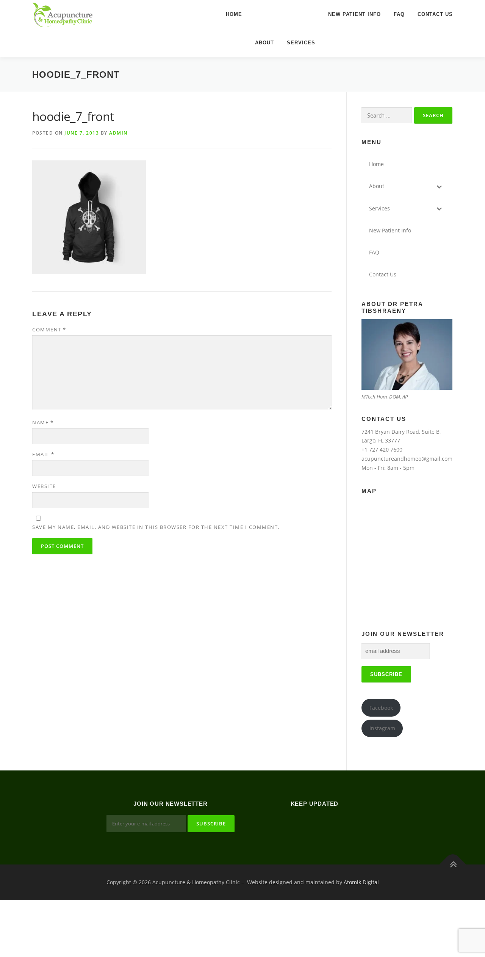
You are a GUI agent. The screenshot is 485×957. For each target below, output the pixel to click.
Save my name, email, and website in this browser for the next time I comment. (156, 527)
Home (234, 14)
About (264, 42)
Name (42, 422)
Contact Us (435, 14)
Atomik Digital (361, 882)
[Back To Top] (453, 864)
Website (44, 486)
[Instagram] (323, 824)
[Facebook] (305, 824)
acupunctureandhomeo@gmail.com (406, 458)
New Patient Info (354, 14)
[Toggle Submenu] (439, 186)
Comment (49, 329)
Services (301, 42)
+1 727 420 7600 (381, 449)
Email (43, 454)
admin (118, 133)
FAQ (399, 14)
